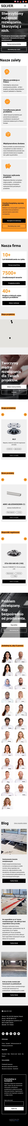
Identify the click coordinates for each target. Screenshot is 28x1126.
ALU (14, 439)
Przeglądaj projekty (14, 283)
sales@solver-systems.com (14, 1020)
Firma (3, 1043)
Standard (4, 1054)
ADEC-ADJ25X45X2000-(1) (14, 504)
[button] (10, 338)
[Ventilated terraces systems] (18, 1)
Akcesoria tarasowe (7, 1068)
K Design (17, 1120)
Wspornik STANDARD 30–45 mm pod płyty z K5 (14, 568)
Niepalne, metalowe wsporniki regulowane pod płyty (14, 443)
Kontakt (14, 392)
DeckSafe (15, 1068)
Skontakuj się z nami (14, 49)
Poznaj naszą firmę (14, 265)
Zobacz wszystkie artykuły (20, 823)
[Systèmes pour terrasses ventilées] (23, 1)
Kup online (14, 625)
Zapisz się (14, 1108)
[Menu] (25, 6)
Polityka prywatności (7, 1045)
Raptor (3, 1056)
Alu (23, 1054)
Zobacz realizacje (14, 303)
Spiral (19, 1054)
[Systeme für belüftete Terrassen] (20, 1)
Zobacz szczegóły (14, 455)
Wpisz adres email (8, 1100)
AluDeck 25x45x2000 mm (14, 508)
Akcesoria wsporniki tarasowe (9, 1066)
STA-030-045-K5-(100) (14, 563)
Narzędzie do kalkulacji (14, 221)
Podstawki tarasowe (7, 1064)
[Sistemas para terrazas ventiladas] (26, 1)
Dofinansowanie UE (16, 1043)
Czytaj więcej (14, 881)
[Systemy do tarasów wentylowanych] (15, 1)
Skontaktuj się (14, 630)
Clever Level (14, 1054)
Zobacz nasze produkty (14, 387)
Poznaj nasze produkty (14, 44)
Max (9, 1054)
